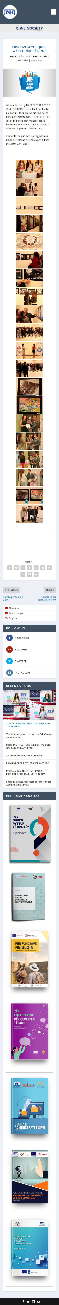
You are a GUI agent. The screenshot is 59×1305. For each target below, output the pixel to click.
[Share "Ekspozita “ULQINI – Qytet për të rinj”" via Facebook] (10, 568)
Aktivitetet (23, 60)
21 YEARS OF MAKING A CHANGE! (24, 755)
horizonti (25, 56)
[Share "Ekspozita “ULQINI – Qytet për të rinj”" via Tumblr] (29, 568)
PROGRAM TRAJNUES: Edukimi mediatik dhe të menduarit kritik (28, 746)
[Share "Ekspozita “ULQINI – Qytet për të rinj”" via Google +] (23, 568)
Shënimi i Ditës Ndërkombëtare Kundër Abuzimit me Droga (28, 783)
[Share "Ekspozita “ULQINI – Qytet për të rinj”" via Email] (29, 574)
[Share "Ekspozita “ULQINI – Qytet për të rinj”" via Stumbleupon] (23, 574)
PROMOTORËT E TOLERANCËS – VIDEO (27, 763)
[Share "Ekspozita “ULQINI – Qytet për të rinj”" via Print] (36, 574)
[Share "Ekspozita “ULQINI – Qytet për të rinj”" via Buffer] (49, 568)
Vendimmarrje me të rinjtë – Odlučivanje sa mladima (29, 736)
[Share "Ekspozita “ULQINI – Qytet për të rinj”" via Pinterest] (36, 568)
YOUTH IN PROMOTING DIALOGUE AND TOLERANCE (28, 725)
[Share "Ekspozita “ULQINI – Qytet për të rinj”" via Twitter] (16, 568)
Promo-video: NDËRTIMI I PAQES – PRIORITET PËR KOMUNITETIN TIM (25, 772)
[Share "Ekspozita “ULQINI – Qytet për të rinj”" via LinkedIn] (42, 568)
